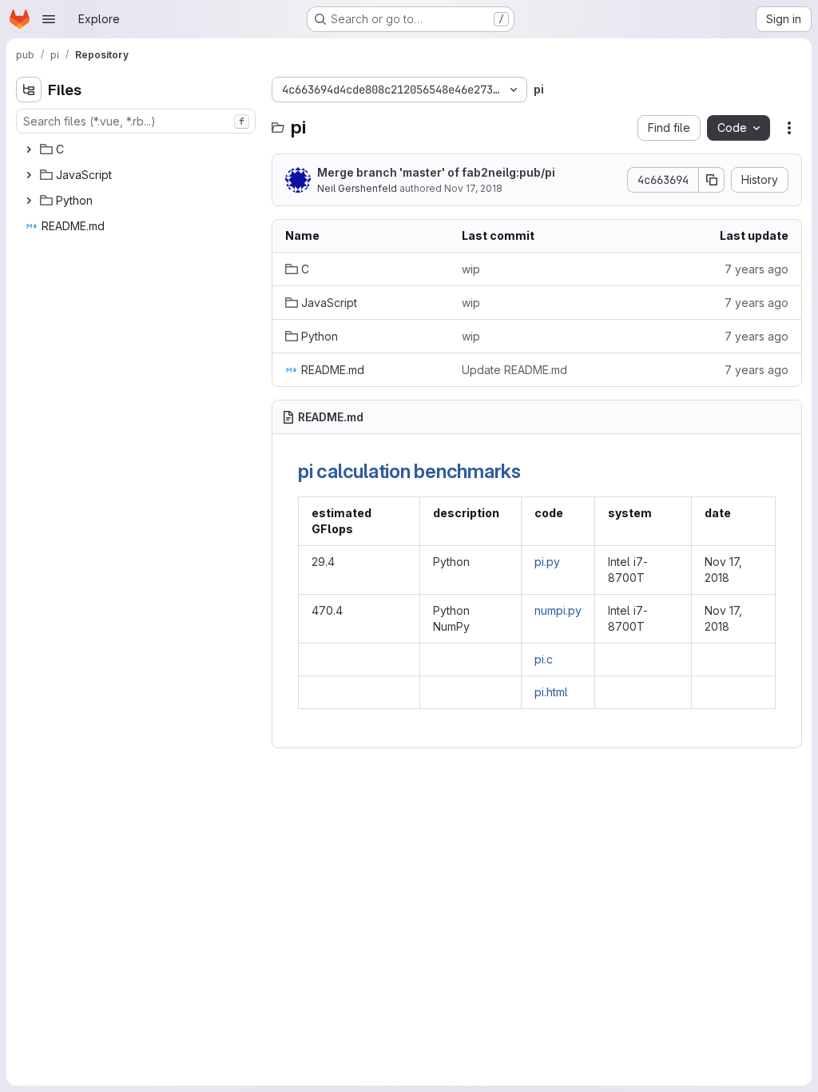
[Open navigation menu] (49, 19)
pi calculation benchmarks (409, 471)
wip (471, 269)
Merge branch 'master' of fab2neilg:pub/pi (436, 172)
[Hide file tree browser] (29, 89)
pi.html (551, 692)
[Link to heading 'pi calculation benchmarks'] (531, 471)
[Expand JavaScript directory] (28, 175)
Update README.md (514, 370)
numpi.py (558, 610)
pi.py (547, 561)
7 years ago (756, 269)
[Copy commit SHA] (712, 180)
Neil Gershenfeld (357, 188)
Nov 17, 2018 (473, 188)
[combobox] (136, 121)
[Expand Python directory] (28, 200)
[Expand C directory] (28, 149)
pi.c (543, 659)
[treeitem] (137, 149)
